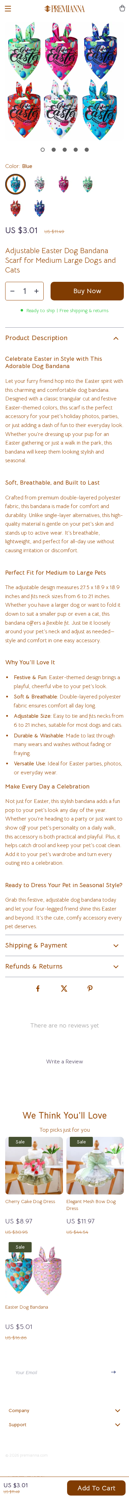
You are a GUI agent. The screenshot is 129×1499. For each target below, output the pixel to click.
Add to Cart (96, 1488)
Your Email (26, 1372)
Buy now (87, 291)
